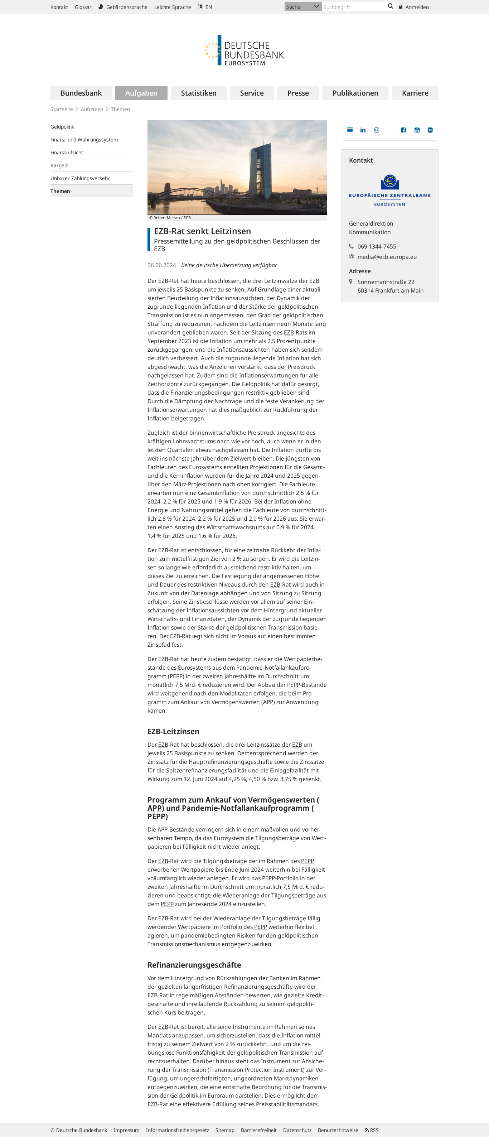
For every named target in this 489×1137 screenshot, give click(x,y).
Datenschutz (297, 1130)
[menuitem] (81, 93)
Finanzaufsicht (66, 152)
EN (208, 7)
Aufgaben (92, 109)
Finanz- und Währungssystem (84, 139)
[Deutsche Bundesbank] (244, 49)
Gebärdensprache (126, 7)
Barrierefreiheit (259, 1130)
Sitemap (225, 1130)
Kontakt (59, 7)
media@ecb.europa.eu (387, 257)
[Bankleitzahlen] (390, 6)
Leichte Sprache (172, 7)
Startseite (61, 109)
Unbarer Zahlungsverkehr (80, 178)
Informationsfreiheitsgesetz (177, 1130)
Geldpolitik (62, 126)
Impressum (126, 1130)
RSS (374, 1130)
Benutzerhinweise (338, 1130)
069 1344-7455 (377, 246)
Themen (120, 109)
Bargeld (59, 165)
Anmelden (416, 7)
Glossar (83, 7)
